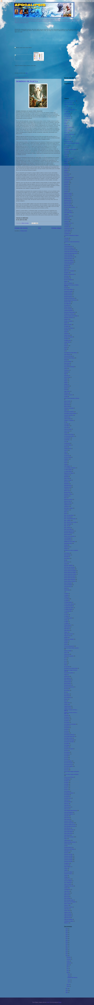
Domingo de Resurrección (69, 298)
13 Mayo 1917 (67, 115)
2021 (67, 938)
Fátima (65, 349)
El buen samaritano (68, 308)
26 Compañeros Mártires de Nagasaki (71, 143)
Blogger (59, 1002)
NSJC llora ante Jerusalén (69, 567)
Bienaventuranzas (67, 200)
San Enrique (66, 732)
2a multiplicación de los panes (70, 149)
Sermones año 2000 (68, 856)
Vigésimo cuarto (67, 912)
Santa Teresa (67, 817)
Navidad (65, 545)
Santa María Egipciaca (68, 814)
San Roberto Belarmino (68, 793)
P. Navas (66, 619)
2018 (67, 944)
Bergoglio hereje (67, 198)
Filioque (65, 359)
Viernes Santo (67, 910)
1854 (65, 123)
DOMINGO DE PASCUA (27, 81)
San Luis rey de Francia (69, 777)
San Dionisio (66, 725)
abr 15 (69, 974)
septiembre (69, 962)
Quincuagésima (67, 678)
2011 (67, 988)
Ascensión (66, 189)
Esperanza (66, 333)
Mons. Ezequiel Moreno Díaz (70, 518)
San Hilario (66, 746)
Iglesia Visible (67, 406)
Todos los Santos (67, 884)
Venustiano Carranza (68, 907)
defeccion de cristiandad (69, 270)
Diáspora (66, 281)
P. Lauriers (66, 616)
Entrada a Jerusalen (68, 321)
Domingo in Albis (67, 301)
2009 (67, 992)
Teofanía (66, 875)
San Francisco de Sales (69, 741)
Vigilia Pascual (67, 917)
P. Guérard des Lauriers (69, 607)
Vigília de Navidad (67, 915)
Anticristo (66, 175)
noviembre (69, 959)
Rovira (65, 700)
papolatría (66, 637)
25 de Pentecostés (68, 141)
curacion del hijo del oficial (69, 256)
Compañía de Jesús (68, 223)
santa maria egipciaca (68, 812)
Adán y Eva (66, 166)
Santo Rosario (67, 835)
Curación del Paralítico (68, 260)
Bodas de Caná (67, 203)
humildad (66, 396)
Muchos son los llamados (69, 536)
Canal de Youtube (67, 210)
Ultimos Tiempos (67, 903)
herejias (65, 379)
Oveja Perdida (67, 590)
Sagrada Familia (67, 706)
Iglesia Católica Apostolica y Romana (71, 398)
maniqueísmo (67, 474)
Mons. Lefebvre (67, 520)
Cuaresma (66, 244)
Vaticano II (66, 905)
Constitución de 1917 (68, 228)
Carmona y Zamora (68, 216)
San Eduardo (66, 727)
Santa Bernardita (67, 801)
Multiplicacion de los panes (69, 541)
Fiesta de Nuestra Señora (69, 357)
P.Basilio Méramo (67, 625)
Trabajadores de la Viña (69, 886)
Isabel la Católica (67, 418)
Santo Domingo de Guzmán (69, 826)
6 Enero (65, 154)
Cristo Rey (66, 238)
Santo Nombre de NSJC (69, 829)
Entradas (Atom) (23, 230)
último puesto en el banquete (70, 901)
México (65, 497)
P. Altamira (66, 593)
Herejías (66, 380)
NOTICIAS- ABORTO (68, 565)
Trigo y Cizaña (67, 893)
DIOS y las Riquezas (68, 283)
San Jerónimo (67, 754)
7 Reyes (66, 156)
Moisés (65, 513)
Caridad (65, 214)
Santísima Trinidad (68, 821)
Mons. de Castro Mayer (69, 515)
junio (68, 968)
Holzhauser (66, 393)
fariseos (65, 347)
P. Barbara (66, 595)
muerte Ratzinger (67, 539)
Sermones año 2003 (68, 861)
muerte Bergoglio (67, 538)
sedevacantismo (67, 840)
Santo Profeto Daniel (68, 833)
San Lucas (66, 769)
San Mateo (66, 782)
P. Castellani (66, 598)
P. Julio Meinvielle (67, 611)
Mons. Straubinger (67, 524)
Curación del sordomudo (69, 262)
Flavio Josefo (67, 363)
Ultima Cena (66, 894)
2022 (67, 936)
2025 (67, 930)
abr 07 (69, 980)
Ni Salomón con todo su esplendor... (71, 550)
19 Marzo (66, 125)
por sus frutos (67, 666)
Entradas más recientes (21, 228)
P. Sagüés (66, 621)
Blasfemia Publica (67, 202)
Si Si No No (66, 864)
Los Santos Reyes (68, 471)
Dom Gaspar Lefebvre (68, 289)
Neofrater (66, 548)
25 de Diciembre (67, 137)
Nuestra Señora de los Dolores (70, 574)
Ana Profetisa (67, 174)
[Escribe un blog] (33, 223)
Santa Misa (66, 815)
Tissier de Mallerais (68, 880)
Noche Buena (67, 558)
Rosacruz (66, 699)
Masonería (66, 481)
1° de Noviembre (67, 107)
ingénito (65, 409)
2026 (67, 928)
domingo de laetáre (68, 293)
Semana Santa (67, 843)
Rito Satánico (67, 693)
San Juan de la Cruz (68, 764)
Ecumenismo (66, 305)
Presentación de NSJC (68, 672)
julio (68, 966)
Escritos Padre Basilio (68, 328)
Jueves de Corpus (67, 429)
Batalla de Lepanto (68, 193)
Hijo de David (67, 386)
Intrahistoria (66, 416)
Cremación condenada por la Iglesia (71, 235)
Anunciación (66, 181)
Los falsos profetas (68, 469)
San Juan (66, 759)
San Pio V (66, 787)
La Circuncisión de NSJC (69, 436)
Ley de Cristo (67, 455)
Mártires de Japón (67, 480)
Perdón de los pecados (68, 656)
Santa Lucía (66, 808)
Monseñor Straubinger (68, 532)
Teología (66, 877)
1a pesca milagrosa (68, 127)
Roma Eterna (66, 695)
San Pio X (66, 789)
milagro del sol (67, 504)
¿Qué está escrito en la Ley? (70, 100)
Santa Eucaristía (67, 807)
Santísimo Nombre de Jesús (70, 824)
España (65, 331)
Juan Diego (66, 423)
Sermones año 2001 (68, 857)
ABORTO (66, 161)
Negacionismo (67, 546)
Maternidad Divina (67, 485)
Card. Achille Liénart (68, 212)
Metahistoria (66, 495)
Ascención (66, 188)
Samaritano (66, 715)
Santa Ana (66, 800)
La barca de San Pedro (68, 434)
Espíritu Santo (67, 335)
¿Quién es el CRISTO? (68, 104)
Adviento (66, 168)
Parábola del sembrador (69, 639)
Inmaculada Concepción (69, 411)
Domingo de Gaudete (68, 291)
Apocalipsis (66, 182)
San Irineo (66, 750)
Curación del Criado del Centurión (70, 251)
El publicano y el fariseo (69, 314)
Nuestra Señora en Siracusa (69, 581)
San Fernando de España (69, 739)
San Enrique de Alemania (69, 734)
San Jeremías (67, 752)
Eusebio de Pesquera (68, 336)
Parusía (65, 644)
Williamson (66, 922)
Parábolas (66, 640)
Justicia (65, 432)
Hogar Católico (67, 391)
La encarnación (67, 438)
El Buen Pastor (67, 307)
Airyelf (48, 1002)
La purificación (67, 443)
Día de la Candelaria (68, 279)
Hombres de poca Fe (68, 394)
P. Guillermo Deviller (68, 609)
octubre (68, 961)
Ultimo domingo (67, 898)
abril (68, 972)
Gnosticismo (66, 370)
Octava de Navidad (68, 584)
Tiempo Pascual (67, 878)
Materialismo (66, 483)
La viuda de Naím (67, 445)
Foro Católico (67, 364)
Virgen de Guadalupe (68, 919)
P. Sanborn (66, 623)
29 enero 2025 (67, 145)
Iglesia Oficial (67, 404)
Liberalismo (66, 459)
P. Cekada (66, 600)
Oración (65, 588)
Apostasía (66, 184)
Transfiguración (67, 889)
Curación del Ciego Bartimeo (70, 249)
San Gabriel (66, 743)
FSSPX (65, 368)
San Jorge (66, 755)
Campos (66, 209)
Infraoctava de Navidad (68, 408)
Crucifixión (66, 239)
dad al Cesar (66, 267)
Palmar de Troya (67, 635)
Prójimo (65, 674)
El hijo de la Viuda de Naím (69, 312)
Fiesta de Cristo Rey (68, 356)
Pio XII (65, 663)
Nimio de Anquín (67, 554)
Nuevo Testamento (68, 583)
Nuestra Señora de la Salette (70, 572)
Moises (65, 511)
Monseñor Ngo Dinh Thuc (69, 531)
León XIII (66, 450)
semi (65, 845)
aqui (26, 73)
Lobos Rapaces (67, 466)
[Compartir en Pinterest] (37, 223)
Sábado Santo (67, 702)
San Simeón (66, 796)
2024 (67, 932)
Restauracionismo (67, 685)
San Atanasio (67, 718)
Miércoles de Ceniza (68, 499)
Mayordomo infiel (67, 487)
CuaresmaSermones (68, 246)
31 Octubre (66, 151)
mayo (68, 970)
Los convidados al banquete (69, 467)
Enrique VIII (66, 319)
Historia (65, 389)
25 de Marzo (66, 139)
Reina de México (67, 683)
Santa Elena (66, 805)
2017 (67, 946)
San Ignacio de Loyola (68, 748)
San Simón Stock (67, 798)
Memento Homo (67, 492)
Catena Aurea (67, 219)
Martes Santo (67, 478)
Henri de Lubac (67, 377)
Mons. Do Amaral (67, 517)
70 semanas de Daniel (68, 158)
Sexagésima (66, 863)
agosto (68, 964)
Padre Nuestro (67, 630)
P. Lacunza (66, 614)
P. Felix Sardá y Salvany (69, 604)
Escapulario (66, 326)
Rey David (66, 688)
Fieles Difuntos (67, 354)
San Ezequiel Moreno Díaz (69, 736)
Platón (65, 664)
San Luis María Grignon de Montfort (71, 774)
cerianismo (66, 221)
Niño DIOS (66, 556)
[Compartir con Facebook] (36, 223)
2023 (67, 934)
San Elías (66, 729)
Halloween (66, 372)
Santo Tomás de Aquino (69, 836)
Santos (65, 838)
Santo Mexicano (67, 828)
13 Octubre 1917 (67, 116)
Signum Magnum (67, 866)
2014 (67, 951)
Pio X (65, 659)
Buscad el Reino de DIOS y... (70, 207)
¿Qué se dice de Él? (68, 102)
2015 (67, 949)
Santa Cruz (66, 803)
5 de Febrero (66, 152)
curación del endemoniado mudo (70, 253)
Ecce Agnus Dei (67, 303)
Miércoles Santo (67, 501)
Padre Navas (66, 628)
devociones (66, 276)
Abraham (66, 163)
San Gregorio (66, 745)
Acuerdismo (66, 165)
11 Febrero (66, 111)
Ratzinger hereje (67, 681)
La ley (65, 441)
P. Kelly (65, 612)
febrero (68, 986)
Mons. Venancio (67, 527)
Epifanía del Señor (68, 324)
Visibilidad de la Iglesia (68, 921)
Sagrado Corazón (67, 708)
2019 (67, 942)
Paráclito (66, 642)
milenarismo (66, 506)
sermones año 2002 (68, 859)
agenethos (66, 170)
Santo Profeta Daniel (68, 831)
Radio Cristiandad (67, 679)
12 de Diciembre (67, 113)
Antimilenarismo (67, 179)
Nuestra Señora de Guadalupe (70, 570)
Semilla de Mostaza (68, 847)
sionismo (66, 868)
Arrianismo (66, 186)
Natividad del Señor (68, 543)
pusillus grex (66, 676)
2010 (67, 990)
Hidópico (66, 382)
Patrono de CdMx (67, 650)
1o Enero (66, 129)
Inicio (39, 228)
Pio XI (65, 661)
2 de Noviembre (67, 130)
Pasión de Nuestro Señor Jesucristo (71, 647)
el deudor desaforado (68, 310)
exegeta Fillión (67, 342)
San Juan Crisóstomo (68, 762)
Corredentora (66, 233)
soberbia (66, 870)
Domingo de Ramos (68, 296)
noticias (65, 563)
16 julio (65, 122)
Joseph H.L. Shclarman (69, 420)
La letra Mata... (67, 439)
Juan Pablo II (67, 425)
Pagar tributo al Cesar (68, 633)
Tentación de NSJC (68, 873)
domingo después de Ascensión (70, 300)
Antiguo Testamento (68, 177)
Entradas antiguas (56, 228)
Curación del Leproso (68, 258)
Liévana (65, 460)
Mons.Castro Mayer (68, 529)
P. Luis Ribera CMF (68, 618)
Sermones (66, 852)
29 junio (65, 147)
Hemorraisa (66, 375)
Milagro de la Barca (68, 503)
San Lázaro (66, 768)
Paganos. (66, 632)
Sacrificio (66, 704)
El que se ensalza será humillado (70, 315)
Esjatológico (66, 329)
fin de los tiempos (67, 361)
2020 (67, 940)
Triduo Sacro (66, 891)
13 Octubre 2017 (67, 118)
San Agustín (66, 717)
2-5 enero (66, 132)
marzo (68, 984)
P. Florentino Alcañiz (68, 605)
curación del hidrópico (68, 255)
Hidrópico (66, 384)
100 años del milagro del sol (69, 109)
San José (66, 757)
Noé (65, 560)
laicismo (66, 446)
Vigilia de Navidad (67, 914)
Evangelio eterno (67, 340)
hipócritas (66, 387)
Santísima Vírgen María (69, 822)
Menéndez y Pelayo (68, 494)
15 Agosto (66, 120)
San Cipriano (66, 722)
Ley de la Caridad (67, 457)
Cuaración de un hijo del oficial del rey (71, 241)
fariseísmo (66, 345)
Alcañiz (65, 172)
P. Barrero (66, 597)
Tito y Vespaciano (67, 882)
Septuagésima (67, 850)
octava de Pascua (67, 586)
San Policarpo (67, 791)
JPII (65, 422)
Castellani (66, 217)
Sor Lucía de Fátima (68, 872)
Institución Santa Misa (68, 415)
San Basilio (66, 720)
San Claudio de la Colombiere (70, 724)
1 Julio (65, 106)
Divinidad (66, 287)
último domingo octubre (68, 900)
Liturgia (65, 464)
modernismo (66, 509)
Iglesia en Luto (67, 402)
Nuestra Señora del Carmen (69, 577)
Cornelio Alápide (67, 230)
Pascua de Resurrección (69, 646)
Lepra (65, 452)
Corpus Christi (67, 231)
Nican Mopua (66, 553)
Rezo (65, 692)
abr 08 (69, 976)
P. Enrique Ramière (68, 602)
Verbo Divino (66, 908)
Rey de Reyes (67, 690)
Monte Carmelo (67, 534)
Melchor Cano (67, 490)
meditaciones (67, 488)
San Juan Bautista (68, 761)
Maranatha (66, 476)
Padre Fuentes (67, 626)
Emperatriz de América (68, 317)
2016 (67, 947)
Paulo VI (66, 652)
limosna (65, 462)
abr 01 (69, 981)
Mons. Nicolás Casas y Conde (70, 522)
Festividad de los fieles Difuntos (70, 352)
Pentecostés (66, 654)
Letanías (66, 453)
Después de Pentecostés (69, 274)
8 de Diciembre (67, 159)
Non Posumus (67, 561)
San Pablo (66, 784)
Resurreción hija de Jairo (69, 686)
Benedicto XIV (67, 196)
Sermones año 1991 (68, 854)
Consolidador (66, 224)
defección (66, 269)
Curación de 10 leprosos (69, 248)
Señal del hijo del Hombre (69, 849)
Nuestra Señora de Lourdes (69, 576)
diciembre (69, 957)
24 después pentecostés (69, 134)
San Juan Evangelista (68, 766)
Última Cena (66, 896)
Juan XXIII (66, 427)
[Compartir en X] (35, 223)
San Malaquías (67, 779)
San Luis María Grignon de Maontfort (71, 771)
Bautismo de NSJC (68, 195)
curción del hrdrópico (68, 263)
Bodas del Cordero (68, 205)
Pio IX (65, 657)
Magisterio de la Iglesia (68, 473)
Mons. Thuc (66, 525)
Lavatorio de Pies (67, 448)
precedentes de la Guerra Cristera (71, 668)
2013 (67, 953)
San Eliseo (66, 731)
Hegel (65, 373)
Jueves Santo (67, 431)
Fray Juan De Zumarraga (69, 366)
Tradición (66, 887)
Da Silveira (66, 265)
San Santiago (67, 794)
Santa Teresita (67, 819)
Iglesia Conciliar (67, 401)
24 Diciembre (66, 136)
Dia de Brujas (67, 277)
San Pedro (66, 785)
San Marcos (66, 780)
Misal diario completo (68, 508)
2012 (67, 955)
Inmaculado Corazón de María (70, 413)
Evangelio (66, 338)
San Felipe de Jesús (68, 738)
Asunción (66, 191)
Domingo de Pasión (68, 294)
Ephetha (66, 322)
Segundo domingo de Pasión (70, 842)
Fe (64, 350)
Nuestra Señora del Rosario (69, 579)
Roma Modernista (67, 697)
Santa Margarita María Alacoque (70, 810)
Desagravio (66, 272)
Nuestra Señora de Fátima (69, 568)
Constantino (66, 226)
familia (65, 343)
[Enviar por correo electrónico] (32, 223)
